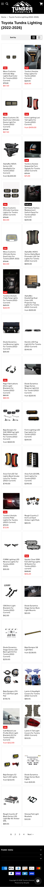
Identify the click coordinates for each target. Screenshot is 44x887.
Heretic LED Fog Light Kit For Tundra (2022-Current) (33, 344)
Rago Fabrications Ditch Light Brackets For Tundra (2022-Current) (10, 388)
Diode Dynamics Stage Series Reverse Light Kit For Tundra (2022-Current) (32, 388)
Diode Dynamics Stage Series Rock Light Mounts (32, 608)
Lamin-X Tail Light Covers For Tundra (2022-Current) (32, 733)
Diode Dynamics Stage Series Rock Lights (32, 777)
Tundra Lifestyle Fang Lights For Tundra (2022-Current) (31, 74)
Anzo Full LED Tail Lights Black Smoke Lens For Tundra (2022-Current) (11, 477)
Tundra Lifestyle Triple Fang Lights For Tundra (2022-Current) (10, 299)
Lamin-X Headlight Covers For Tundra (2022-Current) (32, 693)
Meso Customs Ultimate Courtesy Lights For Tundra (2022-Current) (10, 211)
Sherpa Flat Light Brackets (32, 815)
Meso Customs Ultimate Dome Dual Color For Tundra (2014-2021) (11, 255)
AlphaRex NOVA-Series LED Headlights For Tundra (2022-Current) (10, 168)
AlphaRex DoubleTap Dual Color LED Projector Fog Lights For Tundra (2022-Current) (32, 301)
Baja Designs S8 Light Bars (31, 648)
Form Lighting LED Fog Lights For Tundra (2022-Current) (32, 433)
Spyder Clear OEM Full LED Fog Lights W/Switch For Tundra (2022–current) (32, 564)
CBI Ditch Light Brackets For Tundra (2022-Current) (9, 609)
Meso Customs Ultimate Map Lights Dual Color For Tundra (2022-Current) (10, 76)
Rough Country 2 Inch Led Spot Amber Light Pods (32, 518)
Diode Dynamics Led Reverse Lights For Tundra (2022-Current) (11, 345)
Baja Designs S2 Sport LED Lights (10, 776)
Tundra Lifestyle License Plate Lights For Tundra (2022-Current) (10, 519)
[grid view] (33, 37)
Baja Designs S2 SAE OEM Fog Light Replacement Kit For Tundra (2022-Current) (11, 434)
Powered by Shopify (22, 883)
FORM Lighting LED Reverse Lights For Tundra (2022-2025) (11, 562)
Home (3, 17)
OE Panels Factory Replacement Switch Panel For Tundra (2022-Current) (32, 212)
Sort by (13, 37)
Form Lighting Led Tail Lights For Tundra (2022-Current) (32, 121)
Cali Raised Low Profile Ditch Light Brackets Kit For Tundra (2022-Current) (10, 735)
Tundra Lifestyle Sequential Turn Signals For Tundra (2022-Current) (32, 167)
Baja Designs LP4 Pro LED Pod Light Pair (10, 693)
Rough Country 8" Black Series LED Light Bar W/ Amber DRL (11, 817)
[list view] (39, 37)
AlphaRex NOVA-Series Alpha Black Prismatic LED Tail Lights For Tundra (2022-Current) (32, 256)
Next (30, 834)
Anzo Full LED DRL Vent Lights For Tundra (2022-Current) (32, 477)
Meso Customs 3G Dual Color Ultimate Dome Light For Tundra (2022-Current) (11, 122)
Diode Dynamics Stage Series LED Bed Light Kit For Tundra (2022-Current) (10, 652)
